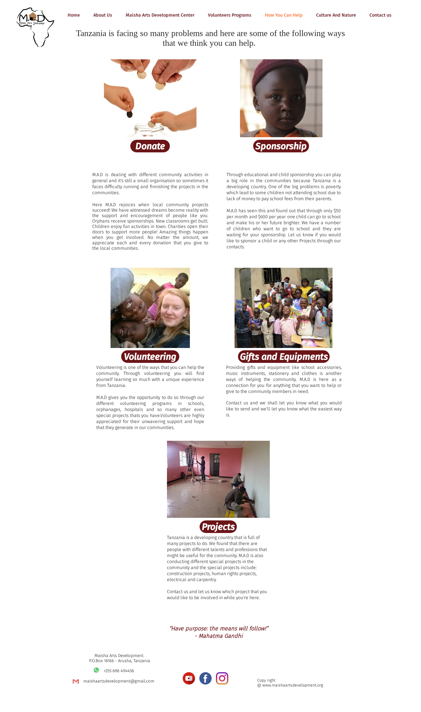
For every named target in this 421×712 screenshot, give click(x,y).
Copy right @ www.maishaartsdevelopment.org (290, 683)
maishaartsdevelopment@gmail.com (118, 681)
